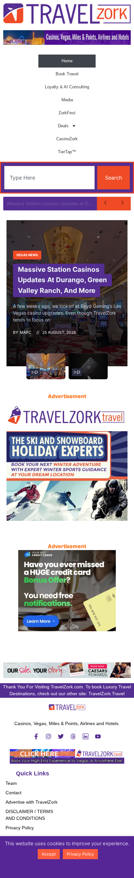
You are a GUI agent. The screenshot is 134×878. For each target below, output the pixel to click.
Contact (13, 792)
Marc (26, 332)
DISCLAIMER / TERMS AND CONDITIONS (29, 815)
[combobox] (49, 177)
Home (67, 60)
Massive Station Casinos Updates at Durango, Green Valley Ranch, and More (52, 203)
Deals (63, 125)
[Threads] (73, 736)
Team (11, 783)
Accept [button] (49, 854)
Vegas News (27, 255)
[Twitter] (61, 736)
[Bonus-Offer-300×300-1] (67, 629)
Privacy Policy (20, 827)
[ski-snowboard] (67, 519)
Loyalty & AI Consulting (67, 86)
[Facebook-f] (36, 736)
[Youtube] (98, 736)
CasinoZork (67, 138)
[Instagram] (48, 736)
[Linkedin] (85, 736)
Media (67, 99)
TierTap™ (67, 151)
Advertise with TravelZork (32, 802)
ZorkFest (67, 112)
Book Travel (67, 73)
